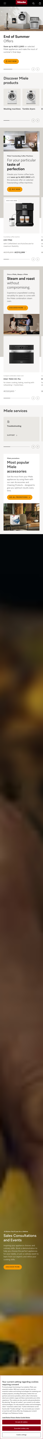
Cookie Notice (25, 1417)
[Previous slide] (33, 69)
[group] (21, 225)
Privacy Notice (15, 1417)
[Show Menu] (5, 3)
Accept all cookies (21, 1422)
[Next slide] (37, 69)
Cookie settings (21, 1435)
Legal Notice (6, 1417)
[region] (21, 40)
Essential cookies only (21, 1428)
